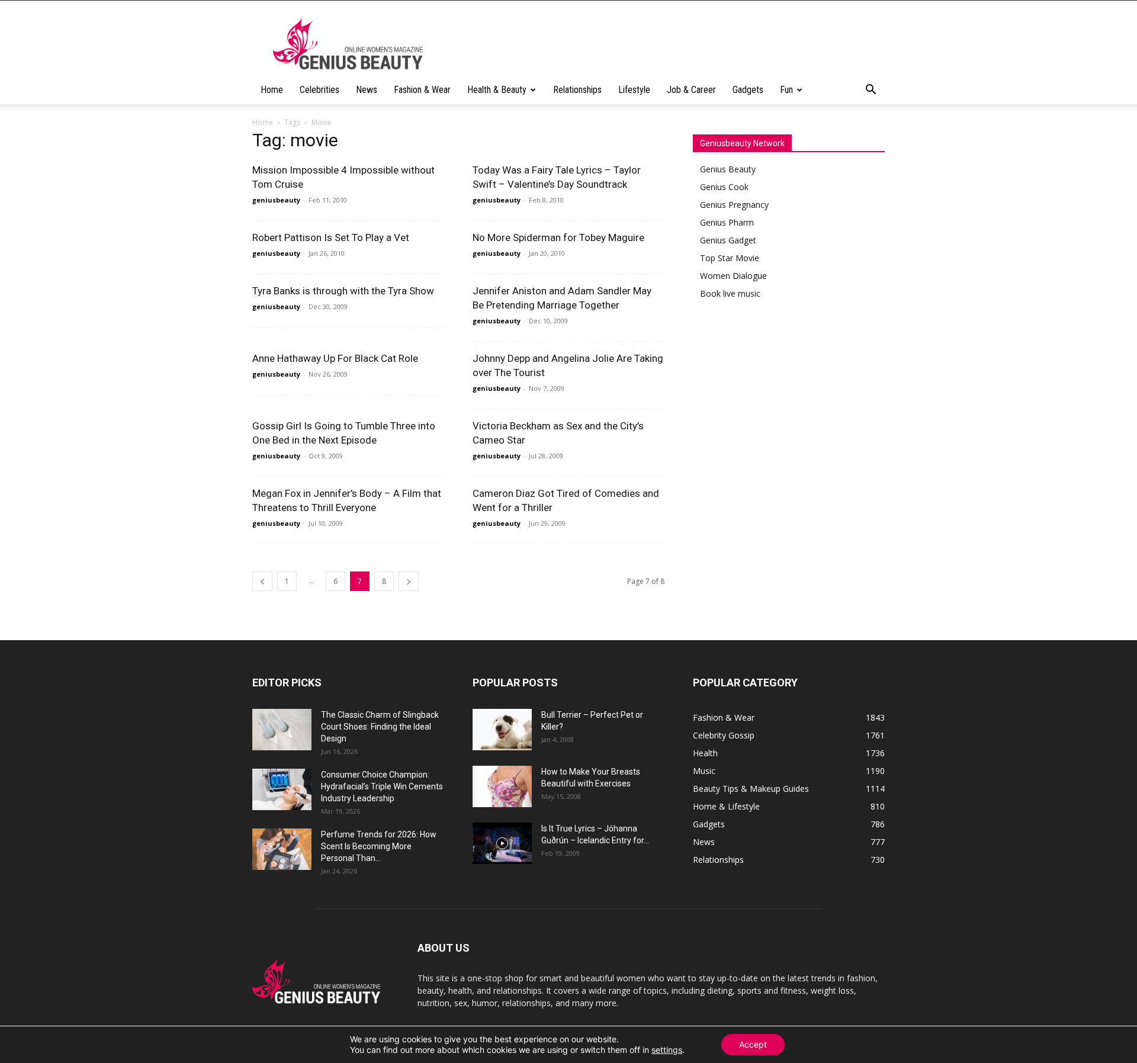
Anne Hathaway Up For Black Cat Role (335, 358)
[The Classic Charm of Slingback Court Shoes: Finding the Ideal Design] (281, 729)
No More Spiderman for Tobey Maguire (558, 237)
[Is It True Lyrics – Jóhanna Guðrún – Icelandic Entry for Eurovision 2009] (502, 843)
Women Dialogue (733, 275)
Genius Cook (724, 186)
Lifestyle (634, 89)
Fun (786, 89)
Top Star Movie (729, 258)
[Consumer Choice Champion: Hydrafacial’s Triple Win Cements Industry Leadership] (281, 789)
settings (666, 1050)
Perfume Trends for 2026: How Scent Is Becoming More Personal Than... (378, 846)
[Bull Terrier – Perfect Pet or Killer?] (502, 729)
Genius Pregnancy (734, 204)
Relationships (577, 89)
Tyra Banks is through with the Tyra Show (343, 291)
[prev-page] (262, 581)
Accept (753, 1044)
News (366, 89)
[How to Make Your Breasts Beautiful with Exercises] (502, 786)
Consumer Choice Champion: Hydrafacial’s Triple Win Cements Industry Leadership (382, 786)
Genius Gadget (728, 240)
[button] (870, 91)
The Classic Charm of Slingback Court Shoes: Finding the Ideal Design (380, 726)
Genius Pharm (727, 222)
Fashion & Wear (422, 89)
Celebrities (319, 89)
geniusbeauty (276, 199)
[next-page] (409, 581)
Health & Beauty (496, 89)
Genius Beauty (728, 169)
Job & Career (691, 89)
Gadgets (748, 89)
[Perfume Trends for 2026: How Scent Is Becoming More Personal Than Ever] (281, 849)
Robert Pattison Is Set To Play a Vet (330, 237)
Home (272, 89)
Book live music (730, 293)
